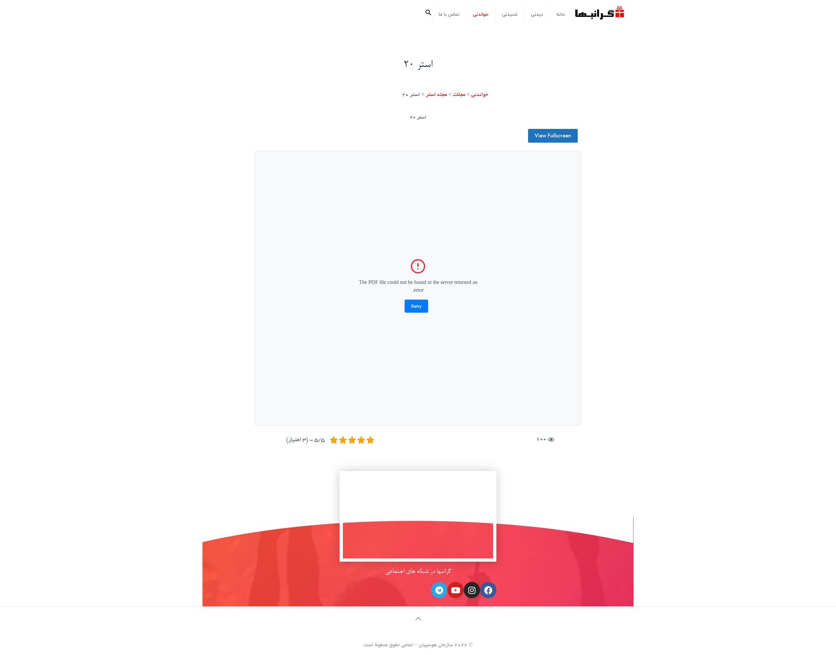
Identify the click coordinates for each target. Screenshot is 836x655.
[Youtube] (455, 590)
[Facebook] (488, 590)
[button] (428, 14)
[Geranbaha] (599, 15)
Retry (416, 306)
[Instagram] (472, 590)
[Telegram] (439, 590)
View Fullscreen (553, 135)
